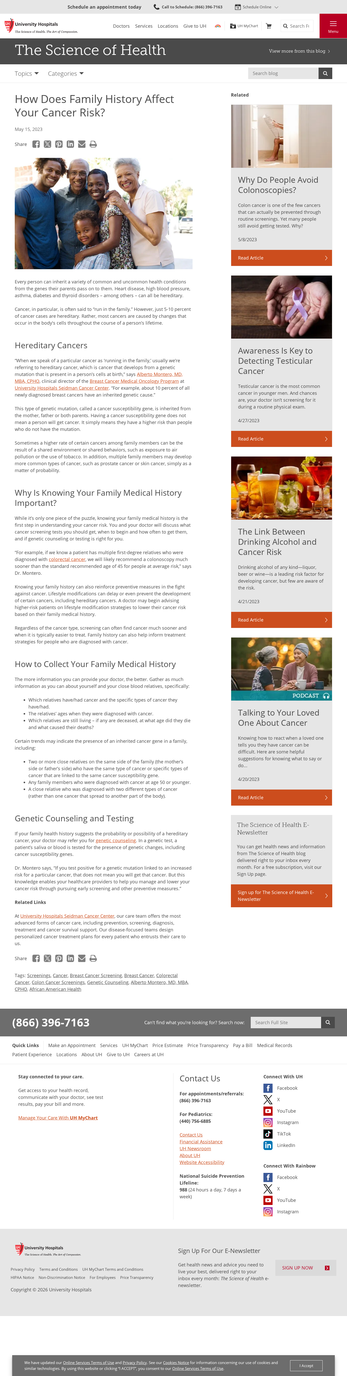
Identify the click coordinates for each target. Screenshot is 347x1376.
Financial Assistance (201, 1142)
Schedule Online (257, 6)
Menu (333, 31)
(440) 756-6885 (195, 1121)
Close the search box (316, 26)
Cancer (60, 975)
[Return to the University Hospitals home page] (41, 26)
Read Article (250, 258)
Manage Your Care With (58, 1118)
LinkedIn (70, 144)
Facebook (36, 144)
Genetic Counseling (108, 982)
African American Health (55, 989)
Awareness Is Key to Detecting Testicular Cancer (275, 360)
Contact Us (191, 1135)
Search (325, 73)
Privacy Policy (135, 1362)
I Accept (306, 1365)
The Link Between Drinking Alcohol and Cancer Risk (277, 541)
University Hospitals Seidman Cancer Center (62, 388)
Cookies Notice (176, 1362)
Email (82, 144)
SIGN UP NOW (297, 1268)
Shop (268, 26)
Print (93, 144)
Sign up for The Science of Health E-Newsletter (276, 895)
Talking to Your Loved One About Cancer (279, 717)
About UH (190, 1155)
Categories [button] (62, 73)
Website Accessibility (202, 1162)
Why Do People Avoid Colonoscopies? (278, 184)
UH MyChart (248, 26)
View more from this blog (297, 51)
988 (183, 1190)
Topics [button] (23, 73)
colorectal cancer (67, 559)
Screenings (39, 975)
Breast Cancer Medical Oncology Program (134, 381)
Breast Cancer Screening (96, 975)
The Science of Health (90, 50)
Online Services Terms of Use (88, 1362)
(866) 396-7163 (51, 1022)
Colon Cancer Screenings (58, 982)
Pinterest (59, 144)
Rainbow (217, 26)
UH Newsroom (195, 1148)
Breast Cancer (139, 975)
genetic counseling (116, 840)
